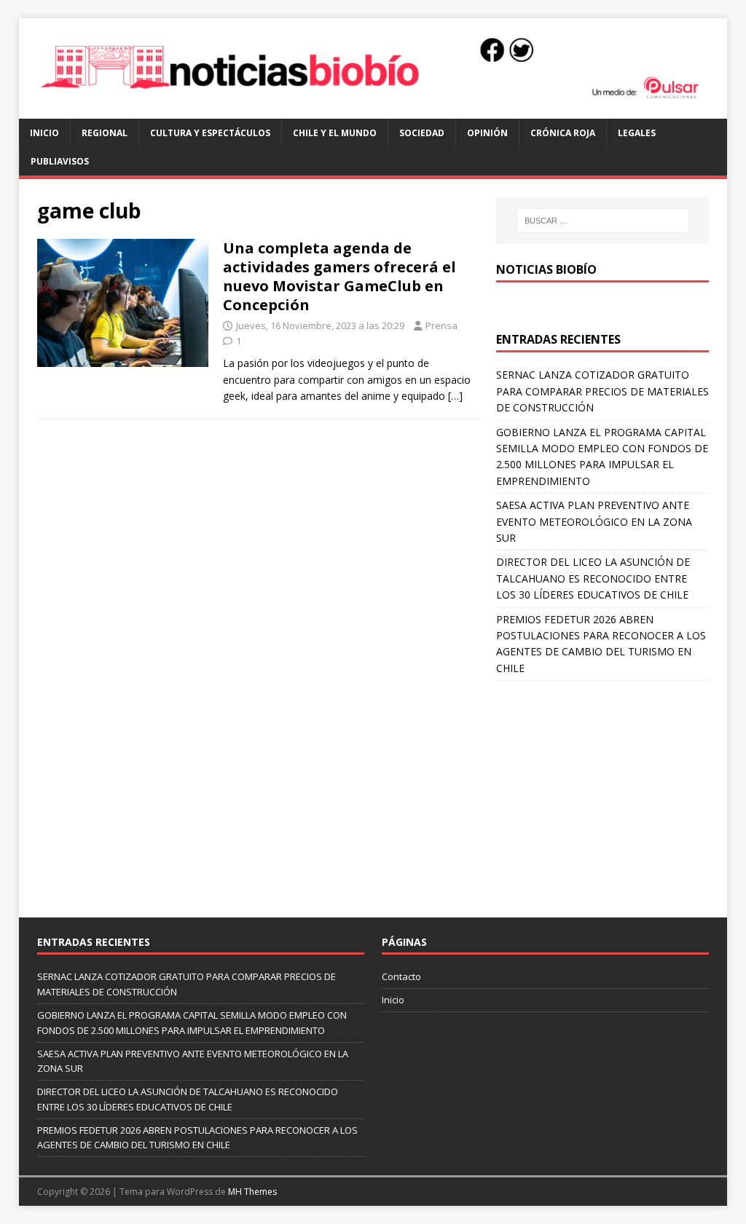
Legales (637, 133)
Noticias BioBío (546, 269)
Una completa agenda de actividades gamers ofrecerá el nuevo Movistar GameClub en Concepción (339, 276)
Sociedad (421, 133)
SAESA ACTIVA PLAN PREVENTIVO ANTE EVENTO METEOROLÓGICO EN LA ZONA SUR (594, 521)
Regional (104, 133)
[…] (455, 396)
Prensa (441, 325)
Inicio (44, 133)
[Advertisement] (602, 790)
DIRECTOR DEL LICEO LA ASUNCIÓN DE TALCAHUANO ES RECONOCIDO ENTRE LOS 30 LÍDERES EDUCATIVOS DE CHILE (593, 578)
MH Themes (252, 1191)
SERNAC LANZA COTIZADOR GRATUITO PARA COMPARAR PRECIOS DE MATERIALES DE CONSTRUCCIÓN (602, 391)
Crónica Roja (562, 133)
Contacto (401, 976)
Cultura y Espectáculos (210, 133)
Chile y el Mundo (335, 133)
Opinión (487, 133)
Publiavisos (60, 161)
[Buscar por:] (603, 220)
